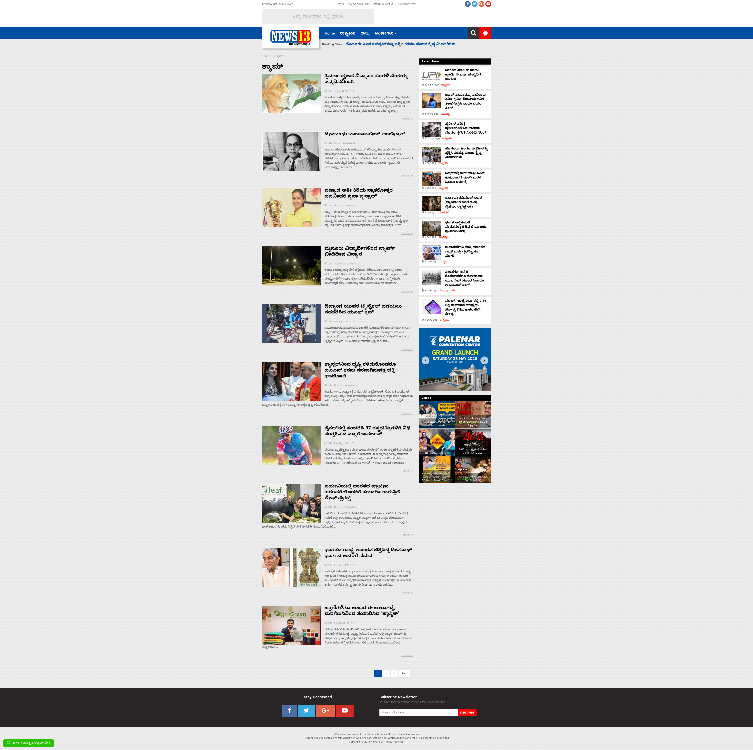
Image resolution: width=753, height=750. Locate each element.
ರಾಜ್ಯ (365, 33)
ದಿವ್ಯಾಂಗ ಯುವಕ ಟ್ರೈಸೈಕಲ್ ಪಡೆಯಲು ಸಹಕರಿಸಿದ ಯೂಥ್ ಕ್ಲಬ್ (363, 310)
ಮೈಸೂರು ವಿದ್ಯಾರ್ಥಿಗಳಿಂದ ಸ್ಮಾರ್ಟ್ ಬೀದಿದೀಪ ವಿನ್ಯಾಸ (360, 252)
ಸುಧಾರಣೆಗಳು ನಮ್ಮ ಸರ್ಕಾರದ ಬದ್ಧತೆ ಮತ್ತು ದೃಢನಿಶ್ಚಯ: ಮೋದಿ (465, 252)
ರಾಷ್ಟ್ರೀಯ (348, 33)
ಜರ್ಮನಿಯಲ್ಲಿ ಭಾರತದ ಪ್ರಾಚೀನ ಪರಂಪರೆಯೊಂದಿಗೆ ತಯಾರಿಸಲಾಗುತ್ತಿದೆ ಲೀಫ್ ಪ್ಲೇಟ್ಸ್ (362, 493)
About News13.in (359, 4)
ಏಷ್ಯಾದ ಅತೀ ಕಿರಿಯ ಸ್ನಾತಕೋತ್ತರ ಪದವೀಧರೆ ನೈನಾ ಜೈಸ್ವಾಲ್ (359, 194)
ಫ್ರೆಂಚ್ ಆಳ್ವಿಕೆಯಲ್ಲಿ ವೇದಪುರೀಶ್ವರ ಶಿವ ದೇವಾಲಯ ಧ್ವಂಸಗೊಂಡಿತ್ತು (465, 227)
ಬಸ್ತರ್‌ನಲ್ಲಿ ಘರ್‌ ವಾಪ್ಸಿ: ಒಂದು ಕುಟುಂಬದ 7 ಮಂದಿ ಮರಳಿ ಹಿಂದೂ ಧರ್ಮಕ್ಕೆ (401, 44)
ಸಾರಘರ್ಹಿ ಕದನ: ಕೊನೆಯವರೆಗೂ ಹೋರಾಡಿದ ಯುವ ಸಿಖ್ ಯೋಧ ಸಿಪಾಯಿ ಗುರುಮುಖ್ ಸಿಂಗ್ (464, 279)
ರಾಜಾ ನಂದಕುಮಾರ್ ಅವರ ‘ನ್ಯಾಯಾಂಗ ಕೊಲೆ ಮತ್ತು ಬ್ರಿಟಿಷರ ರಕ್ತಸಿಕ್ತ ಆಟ (463, 202)
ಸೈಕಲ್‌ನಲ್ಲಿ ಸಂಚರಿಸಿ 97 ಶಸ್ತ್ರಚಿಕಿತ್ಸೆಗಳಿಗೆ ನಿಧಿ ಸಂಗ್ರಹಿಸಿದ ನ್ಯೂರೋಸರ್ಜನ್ (367, 432)
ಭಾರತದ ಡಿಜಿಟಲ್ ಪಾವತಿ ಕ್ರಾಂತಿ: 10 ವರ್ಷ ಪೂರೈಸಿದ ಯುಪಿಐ (463, 75)
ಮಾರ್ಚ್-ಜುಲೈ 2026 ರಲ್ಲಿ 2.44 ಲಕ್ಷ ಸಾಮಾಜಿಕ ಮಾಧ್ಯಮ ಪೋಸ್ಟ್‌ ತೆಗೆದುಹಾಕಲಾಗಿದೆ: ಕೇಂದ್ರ (465, 308)
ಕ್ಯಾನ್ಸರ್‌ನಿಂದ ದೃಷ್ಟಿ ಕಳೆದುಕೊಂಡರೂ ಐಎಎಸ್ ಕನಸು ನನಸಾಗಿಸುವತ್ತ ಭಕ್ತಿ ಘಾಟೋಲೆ (360, 371)
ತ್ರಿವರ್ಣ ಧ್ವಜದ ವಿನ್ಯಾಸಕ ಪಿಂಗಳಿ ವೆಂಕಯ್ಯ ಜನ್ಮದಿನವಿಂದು (366, 80)
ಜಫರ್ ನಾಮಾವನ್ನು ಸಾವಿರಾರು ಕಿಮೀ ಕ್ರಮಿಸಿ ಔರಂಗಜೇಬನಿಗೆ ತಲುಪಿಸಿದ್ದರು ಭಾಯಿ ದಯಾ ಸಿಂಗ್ (465, 102)
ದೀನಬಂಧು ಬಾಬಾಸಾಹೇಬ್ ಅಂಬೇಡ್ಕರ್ (365, 135)
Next (404, 674)
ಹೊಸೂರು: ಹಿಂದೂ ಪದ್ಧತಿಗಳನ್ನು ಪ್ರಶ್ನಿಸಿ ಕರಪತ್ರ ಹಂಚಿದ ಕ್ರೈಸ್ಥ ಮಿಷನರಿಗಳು (466, 153)
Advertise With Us (383, 4)
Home (340, 4)
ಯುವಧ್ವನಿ (446, 114)
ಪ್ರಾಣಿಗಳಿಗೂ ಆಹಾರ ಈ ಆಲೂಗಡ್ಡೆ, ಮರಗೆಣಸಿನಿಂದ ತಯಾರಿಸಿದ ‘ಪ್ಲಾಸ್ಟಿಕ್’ (362, 611)
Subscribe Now (407, 4)
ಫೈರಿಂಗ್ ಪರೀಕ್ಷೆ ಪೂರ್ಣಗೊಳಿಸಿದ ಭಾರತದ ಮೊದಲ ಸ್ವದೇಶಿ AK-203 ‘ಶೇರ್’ (466, 128)
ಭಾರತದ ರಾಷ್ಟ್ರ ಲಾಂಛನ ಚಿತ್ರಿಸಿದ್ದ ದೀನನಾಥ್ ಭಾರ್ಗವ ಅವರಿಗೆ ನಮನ (368, 554)
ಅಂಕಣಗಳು (384, 33)
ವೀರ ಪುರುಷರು (447, 291)
